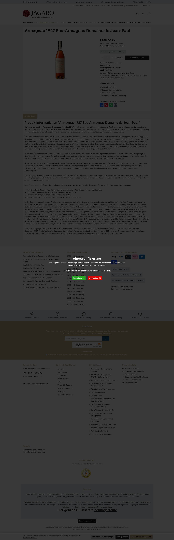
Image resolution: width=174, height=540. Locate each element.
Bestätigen (77, 278)
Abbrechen (93, 278)
